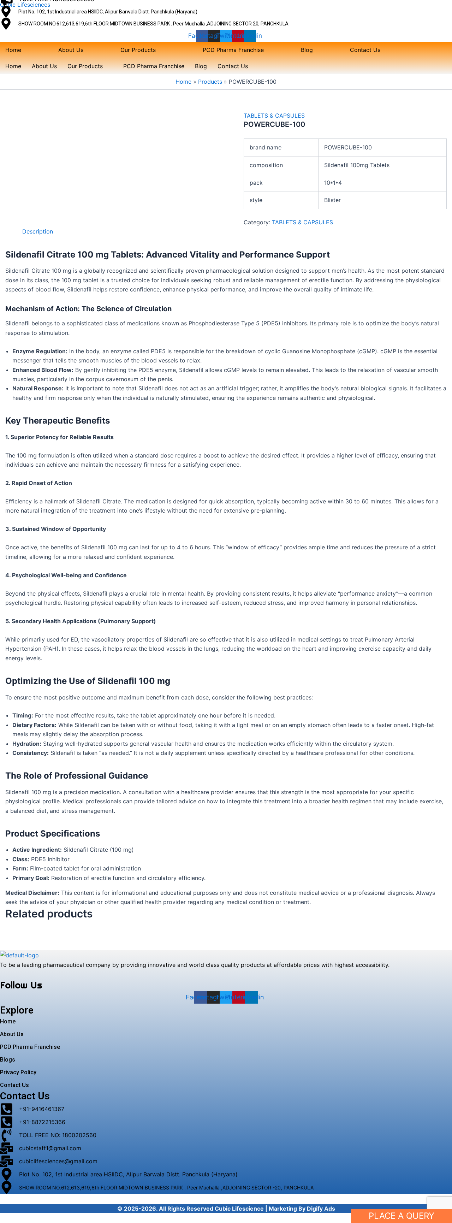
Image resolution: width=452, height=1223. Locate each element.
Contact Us (365, 49)
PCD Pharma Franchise (233, 49)
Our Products (138, 49)
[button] (143, 50)
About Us (70, 49)
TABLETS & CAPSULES (274, 115)
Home (13, 49)
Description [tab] (37, 231)
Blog (307, 49)
